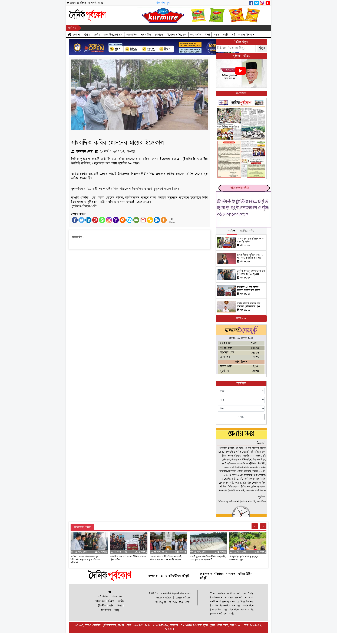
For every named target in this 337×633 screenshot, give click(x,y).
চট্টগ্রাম (87, 35)
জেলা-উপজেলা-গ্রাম (113, 35)
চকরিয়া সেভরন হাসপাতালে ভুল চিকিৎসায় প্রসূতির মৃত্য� (251, 272)
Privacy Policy (163, 597)
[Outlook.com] (157, 220)
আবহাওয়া (100, 601)
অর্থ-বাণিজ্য (146, 35)
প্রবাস (216, 35)
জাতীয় (97, 35)
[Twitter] (81, 220)
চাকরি (225, 35)
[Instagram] (109, 220)
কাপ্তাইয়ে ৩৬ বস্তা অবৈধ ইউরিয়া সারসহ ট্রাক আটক (249, 289)
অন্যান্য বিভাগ (246, 35)
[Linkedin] (88, 220)
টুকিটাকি (102, 606)
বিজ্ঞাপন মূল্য (163, 3)
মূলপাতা (75, 35)
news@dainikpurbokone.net (175, 593)
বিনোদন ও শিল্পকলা (177, 35)
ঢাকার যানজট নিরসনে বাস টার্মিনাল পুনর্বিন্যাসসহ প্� (248, 305)
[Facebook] (75, 220)
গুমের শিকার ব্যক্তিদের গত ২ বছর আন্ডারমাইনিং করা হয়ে (250, 256)
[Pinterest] (95, 220)
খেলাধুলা (159, 35)
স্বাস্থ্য (117, 610)
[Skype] (129, 220)
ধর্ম (233, 35)
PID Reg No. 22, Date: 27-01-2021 (172, 602)
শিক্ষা (207, 35)
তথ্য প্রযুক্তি (195, 35)
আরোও (240, 318)
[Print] (123, 220)
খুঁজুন (262, 48)
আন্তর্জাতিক (131, 35)
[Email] (136, 220)
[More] (164, 220)
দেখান (241, 417)
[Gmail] (143, 220)
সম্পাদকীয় (106, 610)
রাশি (111, 606)
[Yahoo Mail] (116, 220)
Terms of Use (183, 597)
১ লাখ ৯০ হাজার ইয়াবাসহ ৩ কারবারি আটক (250, 240)
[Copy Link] (150, 220)
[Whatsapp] (102, 220)
